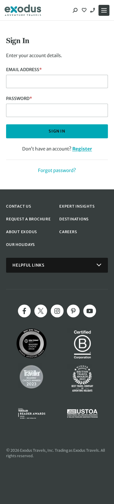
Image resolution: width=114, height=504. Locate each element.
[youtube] (89, 311)
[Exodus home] (23, 10)
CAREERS (68, 232)
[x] (40, 311)
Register (82, 149)
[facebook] (24, 311)
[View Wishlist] (85, 10)
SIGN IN (57, 131)
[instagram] (57, 311)
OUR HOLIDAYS (20, 244)
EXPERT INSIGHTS (77, 206)
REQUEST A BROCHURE (28, 219)
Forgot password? (57, 170)
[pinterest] (73, 311)
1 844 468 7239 (93, 10)
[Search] (75, 10)
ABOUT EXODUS (21, 232)
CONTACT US (18, 206)
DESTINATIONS (74, 219)
